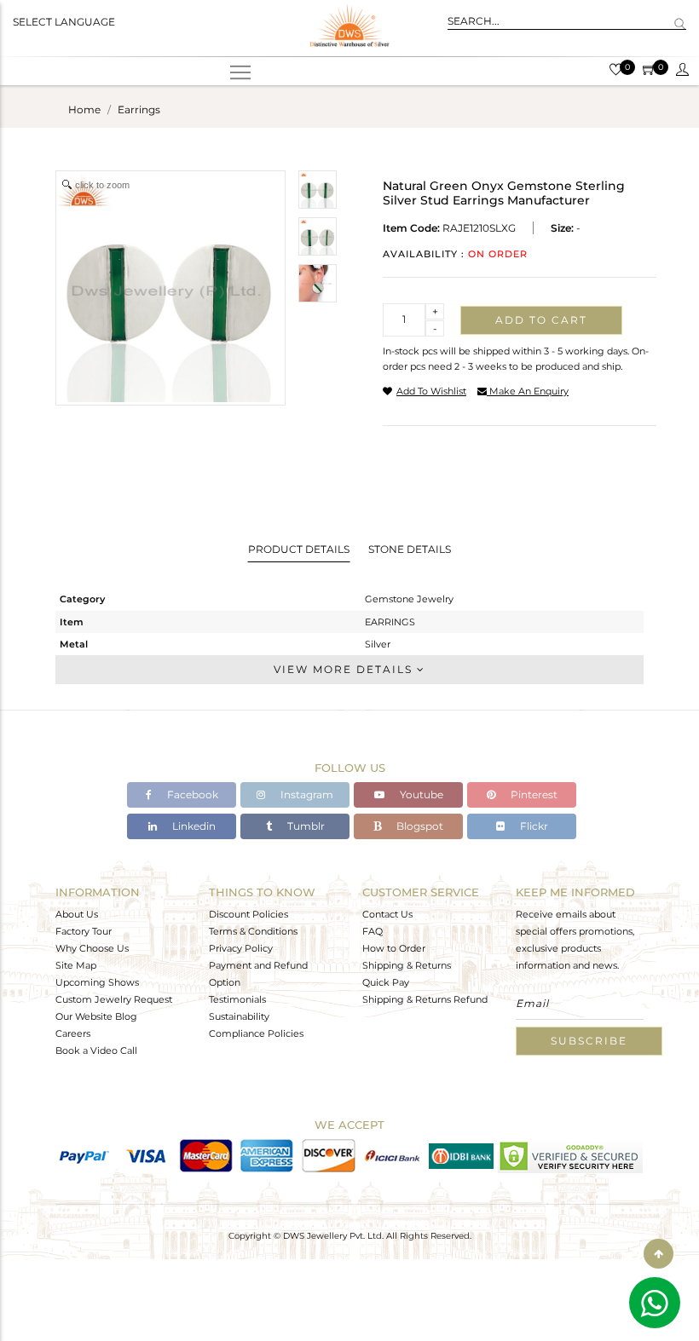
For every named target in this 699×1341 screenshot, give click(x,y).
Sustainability (239, 1016)
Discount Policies (248, 914)
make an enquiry (528, 391)
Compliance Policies (256, 1033)
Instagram (305, 794)
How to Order (393, 948)
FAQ (372, 931)
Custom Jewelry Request (113, 999)
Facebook (191, 794)
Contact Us (387, 914)
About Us (76, 914)
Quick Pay (385, 982)
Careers (72, 1033)
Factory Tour (83, 931)
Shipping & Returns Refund (425, 999)
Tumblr (305, 826)
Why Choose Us (92, 948)
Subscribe (589, 1040)
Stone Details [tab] (409, 549)
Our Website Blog (96, 1016)
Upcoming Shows (97, 982)
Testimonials (237, 999)
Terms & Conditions (253, 931)
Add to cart (541, 320)
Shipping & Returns (406, 965)
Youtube (420, 794)
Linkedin (193, 826)
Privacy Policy (241, 948)
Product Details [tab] (299, 549)
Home (84, 109)
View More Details (345, 669)
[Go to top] (658, 1254)
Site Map (75, 965)
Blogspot (418, 826)
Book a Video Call (96, 1050)
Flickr (532, 826)
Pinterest (532, 794)
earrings (139, 109)
